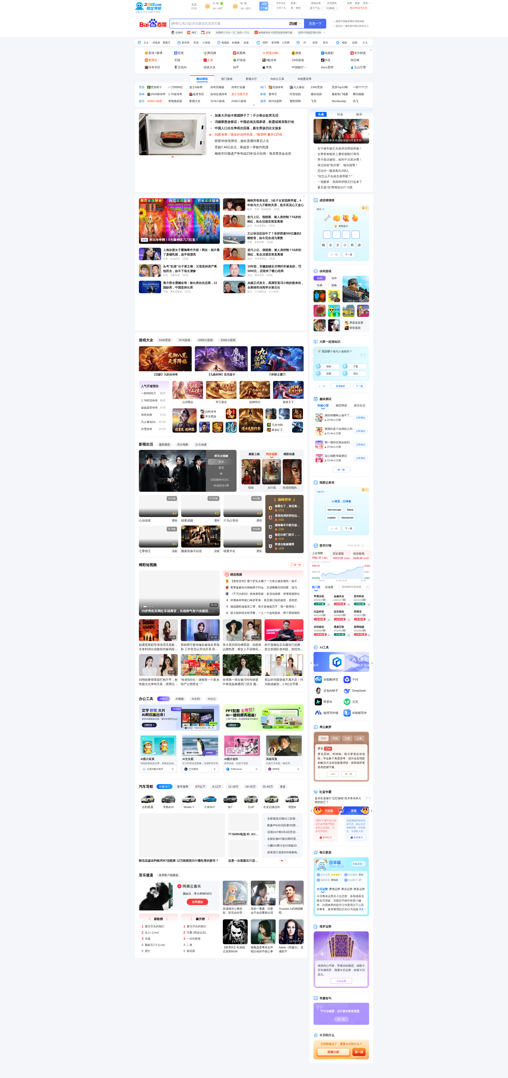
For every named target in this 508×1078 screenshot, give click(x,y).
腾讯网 (211, 53)
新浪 (151, 53)
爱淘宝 (152, 60)
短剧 (354, 42)
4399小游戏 (154, 101)
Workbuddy (339, 101)
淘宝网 (354, 60)
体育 (315, 42)
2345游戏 (298, 60)
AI (304, 42)
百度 (181, 53)
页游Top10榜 (340, 87)
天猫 (177, 60)
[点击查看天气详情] (208, 6)
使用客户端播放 (168, 875)
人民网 (286, 42)
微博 (159, 53)
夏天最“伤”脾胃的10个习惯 (335, 187)
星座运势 (316, 3)
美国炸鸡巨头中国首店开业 (350, 21)
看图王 (166, 42)
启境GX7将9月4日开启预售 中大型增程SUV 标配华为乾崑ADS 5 (284, 832)
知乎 (236, 67)
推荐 (263, 101)
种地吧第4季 (221, 485)
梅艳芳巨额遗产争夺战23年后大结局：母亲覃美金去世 (253, 153)
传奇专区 (154, 67)
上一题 (334, 254)
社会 (340, 114)
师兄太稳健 (221, 455)
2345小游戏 (238, 101)
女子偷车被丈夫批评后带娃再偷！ (340, 148)
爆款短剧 (316, 94)
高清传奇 (277, 87)
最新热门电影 (340, 94)
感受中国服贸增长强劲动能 (312, 32)
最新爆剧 (164, 444)
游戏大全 (210, 67)
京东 (208, 32)
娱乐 (141, 101)
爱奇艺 (273, 94)
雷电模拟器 (175, 101)
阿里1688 (272, 53)
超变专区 (198, 94)
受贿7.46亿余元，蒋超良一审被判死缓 (241, 147)
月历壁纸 (332, 3)
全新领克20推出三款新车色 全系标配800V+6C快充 (284, 818)
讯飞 (355, 101)
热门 (263, 87)
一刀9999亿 (175, 87)
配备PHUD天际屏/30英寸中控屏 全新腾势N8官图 (284, 825)
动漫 (246, 42)
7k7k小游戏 (217, 101)
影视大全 (194, 101)
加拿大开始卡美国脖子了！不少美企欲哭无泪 (246, 115)
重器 (221, 467)
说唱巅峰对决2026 (221, 479)
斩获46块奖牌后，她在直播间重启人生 (242, 141)
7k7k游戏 (184, 340)
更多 (283, 786)
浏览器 (156, 42)
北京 (194, 4)
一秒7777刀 (360, 87)
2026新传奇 (158, 94)
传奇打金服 (238, 87)
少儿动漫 (201, 444)
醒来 (221, 461)
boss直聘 (327, 67)
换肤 (357, 3)
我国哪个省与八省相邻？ (336, 351)
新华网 (275, 42)
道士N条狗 (195, 87)
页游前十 (156, 87)
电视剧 (225, 42)
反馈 (349, 3)
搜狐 (298, 53)
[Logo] (156, 8)
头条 (321, 114)
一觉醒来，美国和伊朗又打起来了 (340, 181)
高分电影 (182, 444)
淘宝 (193, 32)
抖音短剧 (295, 94)
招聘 (265, 42)
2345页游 (317, 87)
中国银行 (298, 67)
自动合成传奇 (218, 94)
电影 (344, 42)
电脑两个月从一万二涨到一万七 (232, 32)
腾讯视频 (358, 94)
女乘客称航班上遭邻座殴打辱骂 (338, 154)
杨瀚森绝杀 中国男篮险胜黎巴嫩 (274, 32)
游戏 (141, 94)
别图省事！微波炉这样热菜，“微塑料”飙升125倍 (248, 134)
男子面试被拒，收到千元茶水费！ (340, 159)
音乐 (325, 42)
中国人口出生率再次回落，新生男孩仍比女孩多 (248, 128)
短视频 (236, 42)
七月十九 (281, 8)
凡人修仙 (298, 87)
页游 (196, 42)
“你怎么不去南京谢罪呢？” (335, 176)
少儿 (365, 42)
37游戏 (241, 60)
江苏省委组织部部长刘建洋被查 (352, 26)
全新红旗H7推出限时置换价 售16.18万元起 (284, 838)
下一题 (348, 254)
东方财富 (360, 53)
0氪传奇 (271, 60)
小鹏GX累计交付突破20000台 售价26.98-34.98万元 (284, 845)
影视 (263, 94)
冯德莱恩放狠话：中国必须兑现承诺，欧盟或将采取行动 (254, 121)
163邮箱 (330, 8)
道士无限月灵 (239, 94)
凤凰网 (241, 53)
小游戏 (206, 42)
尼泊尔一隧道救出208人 (333, 170)
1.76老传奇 (175, 94)
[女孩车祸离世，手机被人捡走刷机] (341, 120)
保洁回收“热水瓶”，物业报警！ (338, 165)
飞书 (313, 101)
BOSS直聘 (275, 101)
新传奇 (186, 42)
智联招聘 (295, 101)
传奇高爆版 (217, 87)
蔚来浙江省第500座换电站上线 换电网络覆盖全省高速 (284, 852)
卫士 (146, 42)
